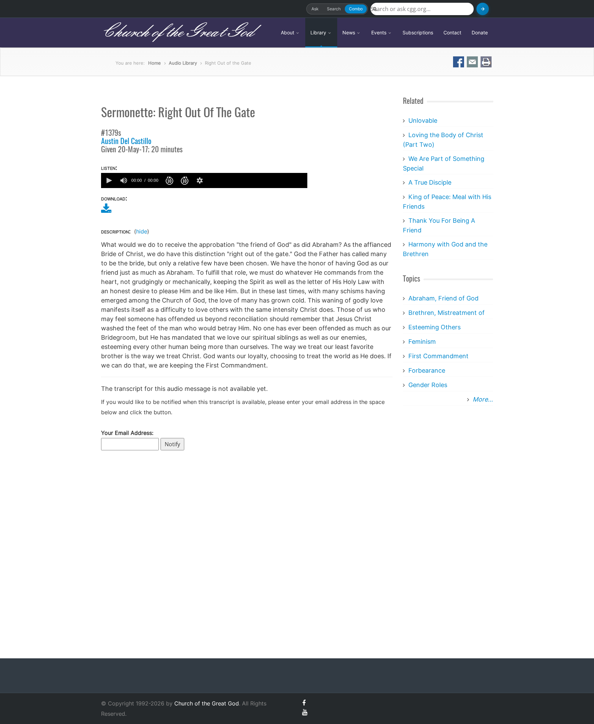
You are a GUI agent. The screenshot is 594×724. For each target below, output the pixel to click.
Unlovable (422, 120)
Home (154, 63)
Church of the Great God (177, 32)
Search (334, 8)
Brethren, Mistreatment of (446, 312)
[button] (108, 180)
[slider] (256, 180)
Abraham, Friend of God (443, 298)
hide (141, 231)
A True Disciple (429, 182)
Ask (315, 8)
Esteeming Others (434, 327)
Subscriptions (418, 32)
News (349, 32)
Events (379, 32)
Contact (452, 32)
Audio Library (183, 63)
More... (483, 399)
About (288, 32)
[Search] (482, 9)
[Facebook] (304, 702)
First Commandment (438, 356)
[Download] (106, 210)
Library (319, 32)
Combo (356, 8)
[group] (123, 180)
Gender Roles (427, 384)
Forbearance (426, 370)
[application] (204, 180)
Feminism (422, 341)
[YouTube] (304, 712)
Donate (480, 32)
